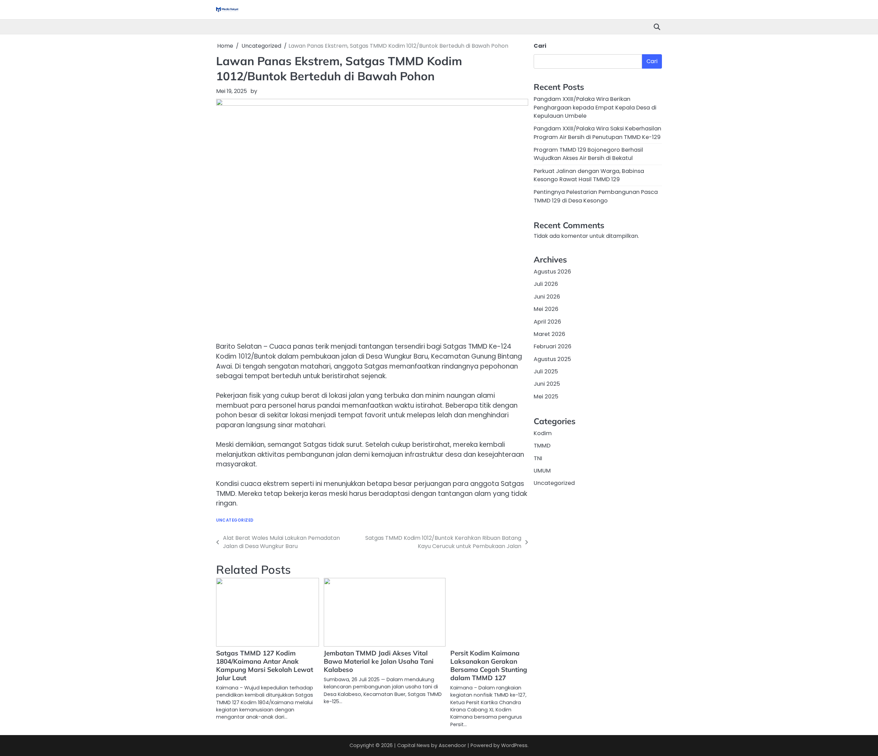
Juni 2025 (547, 384)
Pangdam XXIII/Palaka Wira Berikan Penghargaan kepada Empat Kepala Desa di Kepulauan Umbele (595, 107)
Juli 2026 (546, 284)
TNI (538, 458)
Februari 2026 (552, 346)
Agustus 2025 (552, 359)
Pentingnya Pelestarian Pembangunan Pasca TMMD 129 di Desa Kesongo (596, 196)
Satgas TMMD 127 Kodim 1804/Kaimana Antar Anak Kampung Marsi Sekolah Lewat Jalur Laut (264, 665)
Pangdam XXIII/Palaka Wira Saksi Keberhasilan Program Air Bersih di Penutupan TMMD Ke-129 (597, 133)
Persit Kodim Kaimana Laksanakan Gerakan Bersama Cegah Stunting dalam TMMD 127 (488, 665)
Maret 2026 (549, 334)
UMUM (542, 471)
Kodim (543, 433)
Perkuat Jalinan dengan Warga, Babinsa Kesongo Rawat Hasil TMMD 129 (589, 175)
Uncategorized (235, 520)
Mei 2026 (546, 309)
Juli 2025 (546, 371)
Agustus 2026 (552, 272)
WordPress (514, 745)
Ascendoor (452, 745)
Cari (540, 46)
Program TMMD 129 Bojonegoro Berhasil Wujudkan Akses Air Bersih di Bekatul (588, 154)
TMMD (542, 446)
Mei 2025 (546, 396)
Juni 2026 (547, 297)
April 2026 (547, 322)
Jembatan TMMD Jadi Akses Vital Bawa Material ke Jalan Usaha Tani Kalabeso (379, 661)
